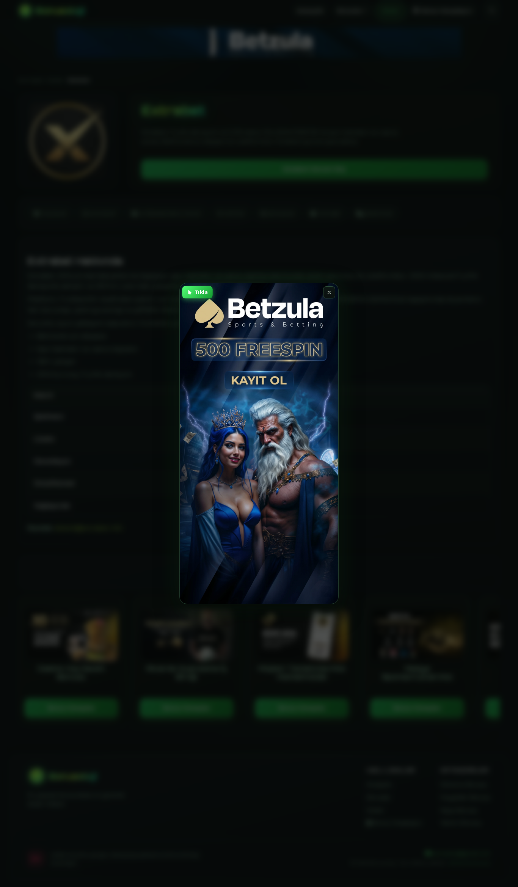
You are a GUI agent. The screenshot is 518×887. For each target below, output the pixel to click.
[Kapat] (329, 292)
